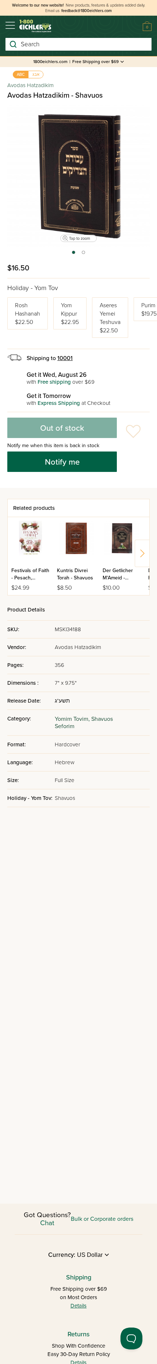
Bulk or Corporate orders (102, 1219)
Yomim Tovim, (73, 719)
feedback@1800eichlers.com (86, 10)
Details (78, 1305)
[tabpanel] (78, 176)
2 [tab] (83, 254)
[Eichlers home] (35, 26)
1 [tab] (73, 254)
